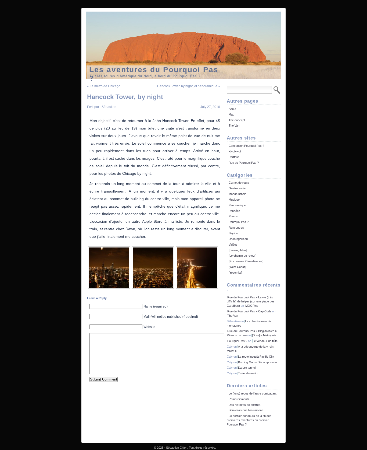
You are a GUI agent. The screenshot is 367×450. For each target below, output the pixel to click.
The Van (234, 125)
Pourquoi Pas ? (239, 222)
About (232, 108)
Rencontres (236, 227)
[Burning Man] (238, 250)
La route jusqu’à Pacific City (256, 356)
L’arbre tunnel (247, 367)
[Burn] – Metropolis (264, 335)
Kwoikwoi (235, 151)
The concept (237, 120)
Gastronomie (237, 188)
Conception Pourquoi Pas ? (246, 145)
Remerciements (239, 399)
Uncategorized (238, 238)
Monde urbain (237, 194)
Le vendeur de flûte (265, 341)
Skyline (233, 233)
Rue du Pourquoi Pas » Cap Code (249, 311)
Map (231, 114)
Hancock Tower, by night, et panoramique (187, 86)
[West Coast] (237, 266)
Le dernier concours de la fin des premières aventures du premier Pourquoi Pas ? (249, 420)
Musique (234, 199)
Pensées (234, 210)
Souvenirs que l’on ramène (246, 410)
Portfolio (234, 157)
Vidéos (233, 244)
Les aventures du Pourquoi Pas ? (153, 69)
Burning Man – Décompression (258, 362)
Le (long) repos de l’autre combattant (252, 393)
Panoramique (237, 205)
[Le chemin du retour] (242, 255)
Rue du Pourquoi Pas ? (244, 162)
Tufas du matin (247, 373)
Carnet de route (239, 182)
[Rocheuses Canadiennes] (246, 261)
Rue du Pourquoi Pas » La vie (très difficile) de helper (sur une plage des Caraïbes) (251, 302)
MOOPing (251, 305)
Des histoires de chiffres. (245, 404)
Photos (233, 216)
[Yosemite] (235, 272)
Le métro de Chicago (105, 86)
